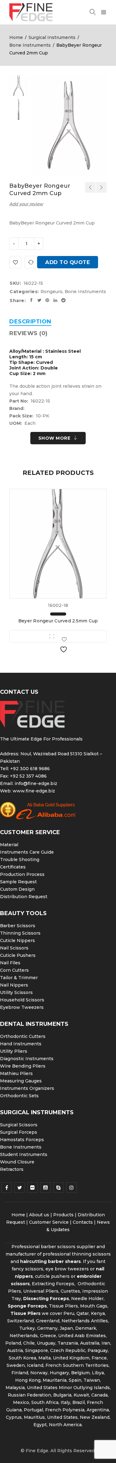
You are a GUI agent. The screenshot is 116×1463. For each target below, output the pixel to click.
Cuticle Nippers (17, 940)
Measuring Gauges (21, 1081)
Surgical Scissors (18, 1125)
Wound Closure (17, 1162)
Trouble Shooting (19, 859)
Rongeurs (51, 291)
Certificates (13, 867)
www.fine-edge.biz (34, 791)
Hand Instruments (20, 1044)
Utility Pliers (13, 1051)
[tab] (30, 321)
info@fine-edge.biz (36, 783)
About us (39, 1215)
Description (30, 321)
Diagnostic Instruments (27, 1058)
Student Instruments (23, 1154)
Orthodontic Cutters (22, 1036)
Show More (54, 438)
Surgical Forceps (18, 1132)
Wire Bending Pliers (22, 1066)
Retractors (12, 1169)
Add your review (26, 203)
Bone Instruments (30, 45)
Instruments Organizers (27, 1088)
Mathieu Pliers (16, 1073)
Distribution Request (23, 896)
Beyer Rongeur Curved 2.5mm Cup (58, 621)
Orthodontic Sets (19, 1095)
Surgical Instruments (51, 37)
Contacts (83, 1222)
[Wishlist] (15, 262)
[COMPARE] (31, 262)
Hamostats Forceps (22, 1139)
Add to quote (67, 262)
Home (16, 37)
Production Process (22, 874)
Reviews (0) (28, 333)
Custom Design (17, 889)
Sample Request (18, 882)
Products (63, 1215)
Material (9, 844)
